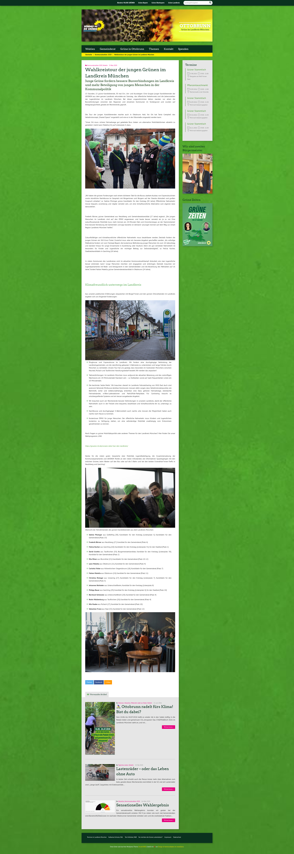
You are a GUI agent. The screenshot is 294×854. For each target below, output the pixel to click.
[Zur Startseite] (94, 31)
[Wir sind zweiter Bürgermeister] (197, 193)
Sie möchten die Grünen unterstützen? (150, 837)
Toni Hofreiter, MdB (131, 837)
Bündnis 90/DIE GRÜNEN (126, 3)
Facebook (98, 682)
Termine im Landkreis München (97, 837)
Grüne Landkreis (174, 3)
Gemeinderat (108, 49)
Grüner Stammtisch (196, 69)
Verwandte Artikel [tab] (98, 694)
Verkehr (105, 65)
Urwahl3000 (142, 847)
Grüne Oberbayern (158, 3)
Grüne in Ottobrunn (132, 49)
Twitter (89, 682)
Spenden (183, 49)
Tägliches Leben (123, 765)
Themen (154, 49)
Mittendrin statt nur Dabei (139, 703)
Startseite (88, 55)
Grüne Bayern (143, 3)
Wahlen (90, 49)
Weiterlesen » (168, 727)
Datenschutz (177, 837)
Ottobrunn (195, 26)
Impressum (167, 837)
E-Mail (108, 682)
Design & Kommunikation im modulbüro (171, 847)
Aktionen (121, 703)
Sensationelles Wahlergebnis (142, 805)
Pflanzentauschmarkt (197, 85)
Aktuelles (127, 703)
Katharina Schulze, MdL (115, 837)
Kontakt (168, 49)
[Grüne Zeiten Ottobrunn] (197, 245)
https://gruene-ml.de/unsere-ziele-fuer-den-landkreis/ (106, 446)
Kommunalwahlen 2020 (103, 55)
